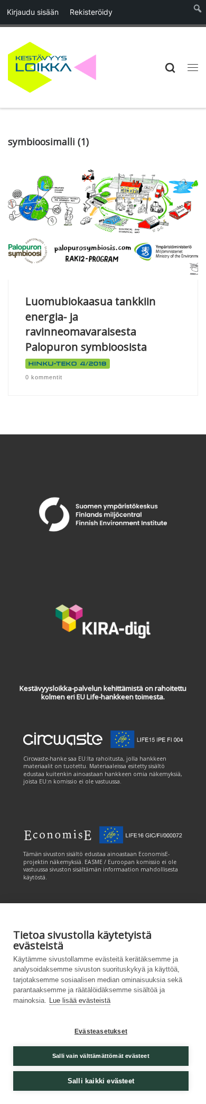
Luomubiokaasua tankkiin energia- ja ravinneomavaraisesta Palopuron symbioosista (90, 323)
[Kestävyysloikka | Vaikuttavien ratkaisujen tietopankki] (52, 66)
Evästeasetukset (100, 1031)
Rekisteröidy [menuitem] (91, 11)
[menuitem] (198, 12)
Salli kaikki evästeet (101, 1081)
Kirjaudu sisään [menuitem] (33, 11)
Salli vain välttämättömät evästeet (100, 1056)
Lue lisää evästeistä (79, 1000)
